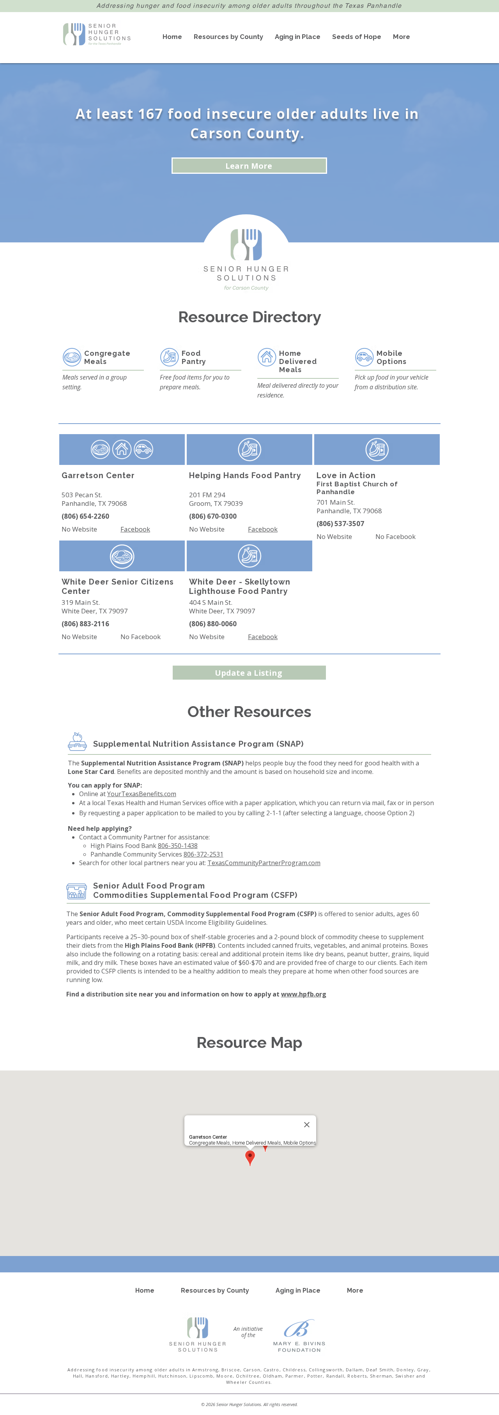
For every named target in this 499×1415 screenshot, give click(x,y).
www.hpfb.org (303, 994)
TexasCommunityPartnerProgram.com (263, 863)
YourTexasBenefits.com (141, 794)
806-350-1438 (178, 845)
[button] (228, 36)
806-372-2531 (203, 854)
